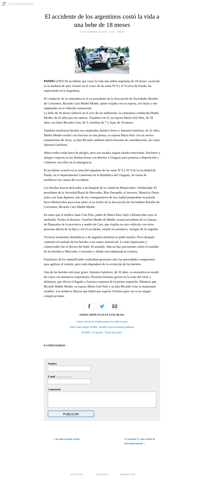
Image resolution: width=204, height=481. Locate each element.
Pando (120, 32)
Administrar (127, 474)
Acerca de (76, 474)
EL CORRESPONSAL (22, 4)
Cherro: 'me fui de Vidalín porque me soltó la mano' (102, 321)
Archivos (102, 474)
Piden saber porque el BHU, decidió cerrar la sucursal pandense (102, 327)
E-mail (60, 376)
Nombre (52, 363)
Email (115, 306)
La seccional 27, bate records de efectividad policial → (139, 441)
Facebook (89, 306)
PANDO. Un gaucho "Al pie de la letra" (102, 332)
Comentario (54, 389)
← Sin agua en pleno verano (66, 439)
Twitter (102, 306)
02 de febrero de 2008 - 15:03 (97, 32)
